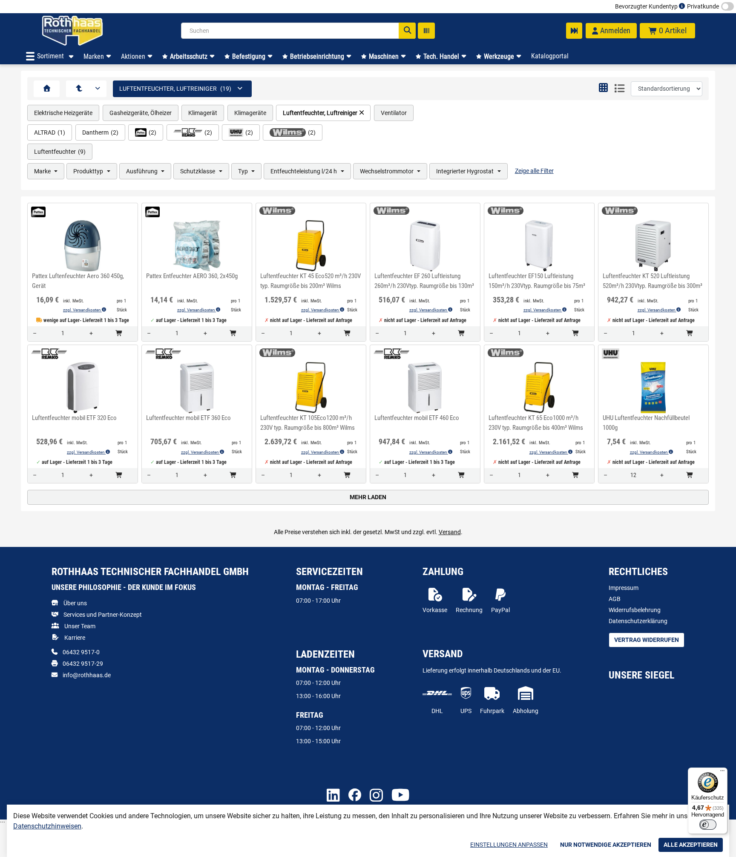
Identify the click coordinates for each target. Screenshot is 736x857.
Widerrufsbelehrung (635, 610)
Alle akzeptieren (691, 844)
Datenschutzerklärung (638, 621)
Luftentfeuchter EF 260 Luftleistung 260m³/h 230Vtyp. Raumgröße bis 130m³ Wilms (424, 282)
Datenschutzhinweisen (47, 826)
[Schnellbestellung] (574, 31)
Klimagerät (202, 112)
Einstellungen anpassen (509, 844)
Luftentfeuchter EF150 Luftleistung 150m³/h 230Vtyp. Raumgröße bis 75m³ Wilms (537, 282)
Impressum (623, 587)
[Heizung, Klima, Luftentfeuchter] (79, 89)
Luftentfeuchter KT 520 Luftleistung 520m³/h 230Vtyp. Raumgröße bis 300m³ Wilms (652, 282)
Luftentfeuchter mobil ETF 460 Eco (416, 418)
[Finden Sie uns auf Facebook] (354, 795)
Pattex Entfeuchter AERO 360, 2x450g (192, 276)
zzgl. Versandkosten (82, 310)
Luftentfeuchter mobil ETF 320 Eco (74, 418)
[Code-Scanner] (426, 31)
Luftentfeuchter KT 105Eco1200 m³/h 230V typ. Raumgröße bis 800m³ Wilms (307, 422)
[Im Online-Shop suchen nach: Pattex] (36, 212)
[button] (603, 89)
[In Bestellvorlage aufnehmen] (82, 263)
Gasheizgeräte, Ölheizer (140, 112)
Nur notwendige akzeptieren (605, 844)
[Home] (83, 31)
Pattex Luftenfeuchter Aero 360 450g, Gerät (78, 281)
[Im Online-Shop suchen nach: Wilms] (274, 211)
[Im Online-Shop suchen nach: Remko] (46, 353)
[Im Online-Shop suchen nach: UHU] (608, 353)
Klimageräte (250, 112)
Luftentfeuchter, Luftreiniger (320, 112)
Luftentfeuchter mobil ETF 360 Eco (188, 418)
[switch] (707, 825)
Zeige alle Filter (534, 170)
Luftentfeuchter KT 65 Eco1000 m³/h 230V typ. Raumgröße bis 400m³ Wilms (536, 422)
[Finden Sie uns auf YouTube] (400, 796)
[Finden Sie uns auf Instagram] (376, 796)
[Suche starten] (407, 31)
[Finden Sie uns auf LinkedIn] (333, 796)
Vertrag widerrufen (646, 639)
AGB (615, 598)
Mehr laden (368, 497)
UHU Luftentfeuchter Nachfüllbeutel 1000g (646, 422)
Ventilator (394, 112)
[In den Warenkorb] (119, 333)
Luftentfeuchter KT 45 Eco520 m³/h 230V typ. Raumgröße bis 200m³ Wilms (310, 281)
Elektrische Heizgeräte (63, 112)
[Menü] (722, 773)
